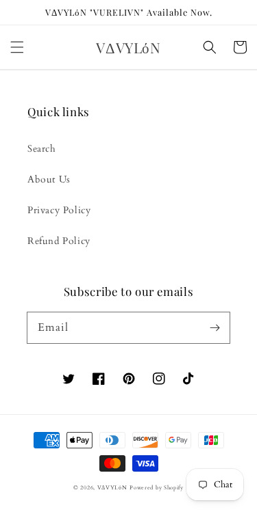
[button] (17, 47)
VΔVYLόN (112, 487)
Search (41, 148)
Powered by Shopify (157, 487)
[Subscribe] (214, 327)
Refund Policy (58, 240)
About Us (49, 179)
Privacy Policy (58, 210)
